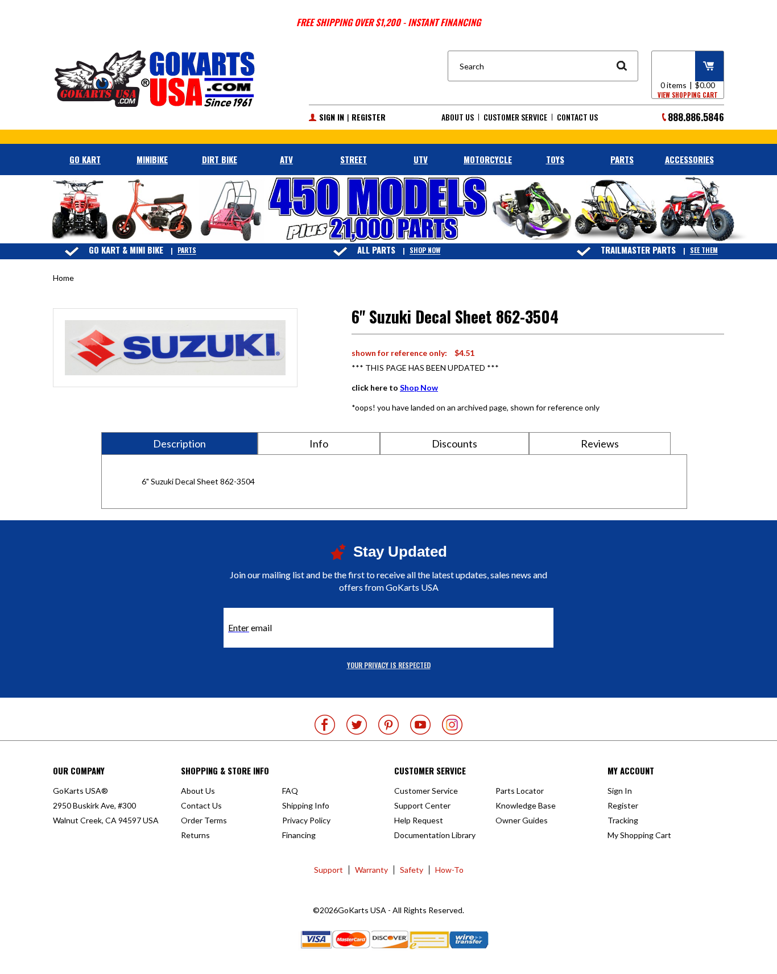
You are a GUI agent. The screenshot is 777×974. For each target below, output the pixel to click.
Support (328, 869)
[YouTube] (420, 725)
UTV (421, 159)
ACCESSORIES (689, 159)
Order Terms (204, 820)
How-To (449, 869)
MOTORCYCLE (488, 159)
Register (369, 117)
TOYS (555, 159)
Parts (186, 250)
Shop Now (425, 250)
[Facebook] (325, 725)
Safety (411, 869)
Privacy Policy (306, 820)
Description (179, 443)
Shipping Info (305, 805)
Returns (195, 835)
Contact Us (577, 117)
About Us (457, 117)
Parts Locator (519, 790)
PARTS (622, 159)
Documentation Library (435, 835)
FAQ (290, 790)
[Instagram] (452, 725)
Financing (299, 835)
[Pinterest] (388, 725)
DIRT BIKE (219, 159)
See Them (704, 250)
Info (318, 443)
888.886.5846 (696, 117)
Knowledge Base (525, 805)
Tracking (622, 820)
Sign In (331, 117)
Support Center (422, 805)
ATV (286, 159)
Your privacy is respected (389, 665)
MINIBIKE (152, 159)
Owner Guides (521, 820)
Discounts (454, 443)
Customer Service (515, 117)
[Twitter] (356, 725)
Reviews (600, 443)
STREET (353, 159)
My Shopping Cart (639, 835)
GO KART (85, 159)
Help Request (418, 820)
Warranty (371, 869)
